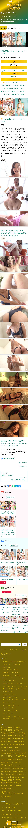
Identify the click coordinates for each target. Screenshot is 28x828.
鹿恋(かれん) (4, 733)
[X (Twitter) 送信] (5, 486)
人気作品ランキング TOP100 (14, 94)
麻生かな (21, 742)
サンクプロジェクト (8, 697)
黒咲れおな (10, 754)
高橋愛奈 (19, 760)
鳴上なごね (4, 786)
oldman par (6, 676)
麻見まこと (4, 728)
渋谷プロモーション (8, 719)
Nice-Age (14, 673)
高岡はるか (17, 763)
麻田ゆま (3, 766)
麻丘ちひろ (4, 778)
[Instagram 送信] (10, 486)
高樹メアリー (20, 751)
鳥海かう (23, 769)
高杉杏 (9, 797)
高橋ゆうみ (11, 757)
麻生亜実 (3, 789)
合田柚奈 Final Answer (7, 579)
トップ (3, 650)
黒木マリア (11, 783)
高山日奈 (3, 748)
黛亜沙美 (3, 763)
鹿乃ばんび (22, 733)
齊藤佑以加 (4, 783)
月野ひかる (6, 630)
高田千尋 (3, 797)
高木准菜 (9, 745)
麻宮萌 (10, 781)
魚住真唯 (22, 778)
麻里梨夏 (21, 745)
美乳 (7, 85)
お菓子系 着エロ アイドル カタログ (11, 815)
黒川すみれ (22, 736)
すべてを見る (21, 595)
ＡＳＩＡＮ (16, 766)
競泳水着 (15, 88)
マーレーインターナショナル (11, 717)
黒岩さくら (4, 757)
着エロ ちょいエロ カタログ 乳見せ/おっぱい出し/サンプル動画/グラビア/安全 (14, 20)
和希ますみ (17, 614)
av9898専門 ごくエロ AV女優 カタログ (12, 804)
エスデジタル (6, 692)
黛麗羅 (17, 778)
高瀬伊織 (18, 783)
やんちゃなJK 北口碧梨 (5, 608)
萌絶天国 (22, 719)
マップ (24, 650)
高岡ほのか (22, 772)
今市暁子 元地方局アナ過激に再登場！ (16, 627)
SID (12, 678)
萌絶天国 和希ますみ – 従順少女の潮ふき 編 (16, 609)
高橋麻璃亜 (9, 736)
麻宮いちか (10, 763)
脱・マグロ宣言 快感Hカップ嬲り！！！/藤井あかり (8, 512)
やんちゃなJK (19, 684)
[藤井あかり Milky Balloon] (14, 107)
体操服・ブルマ (19, 85)
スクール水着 (6, 88)
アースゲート (6, 689)
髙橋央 (3, 736)
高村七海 (11, 733)
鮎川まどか (16, 739)
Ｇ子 (16, 733)
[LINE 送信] (13, 486)
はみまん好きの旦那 (8, 681)
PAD (16, 676)
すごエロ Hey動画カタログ (9, 808)
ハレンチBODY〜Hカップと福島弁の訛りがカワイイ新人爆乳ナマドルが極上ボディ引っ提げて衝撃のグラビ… (8, 532)
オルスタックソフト (8, 695)
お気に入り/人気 (6, 655)
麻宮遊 (3, 742)
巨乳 (22, 70)
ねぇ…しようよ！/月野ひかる (5, 626)
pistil (4, 678)
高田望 (3, 775)
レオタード (16, 70)
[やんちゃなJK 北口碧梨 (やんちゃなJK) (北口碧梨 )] (5, 605)
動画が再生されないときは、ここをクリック (14, 52)
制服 (10, 85)
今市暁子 (17, 632)
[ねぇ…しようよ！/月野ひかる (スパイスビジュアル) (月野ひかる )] (5, 623)
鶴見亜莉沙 (15, 775)
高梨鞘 (24, 757)
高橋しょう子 (5, 751)
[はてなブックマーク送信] (16, 486)
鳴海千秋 (18, 781)
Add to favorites (8, 458)
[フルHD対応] (6, 70)
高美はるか (11, 728)
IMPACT (5, 667)
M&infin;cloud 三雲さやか (7, 562)
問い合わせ (14, 650)
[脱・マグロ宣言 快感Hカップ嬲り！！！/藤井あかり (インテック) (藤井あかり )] (8, 509)
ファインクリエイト (8, 708)
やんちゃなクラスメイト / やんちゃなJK (14, 687)
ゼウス (23, 700)
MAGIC (5, 673)
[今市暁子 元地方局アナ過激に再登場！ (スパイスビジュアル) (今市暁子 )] (16, 623)
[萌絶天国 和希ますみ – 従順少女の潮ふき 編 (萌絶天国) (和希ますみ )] (16, 605)
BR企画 (20, 662)
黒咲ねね (12, 751)
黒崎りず (3, 772)
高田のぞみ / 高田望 (6, 769)
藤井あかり (24, 466)
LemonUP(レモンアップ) (13, 82)
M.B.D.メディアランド (9, 670)
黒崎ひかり (22, 775)
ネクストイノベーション (9, 706)
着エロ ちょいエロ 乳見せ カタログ (11, 811)
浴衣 (2, 91)
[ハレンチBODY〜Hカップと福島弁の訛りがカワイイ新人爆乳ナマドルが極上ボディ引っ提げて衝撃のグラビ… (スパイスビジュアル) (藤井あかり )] (8, 526)
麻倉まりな (12, 760)
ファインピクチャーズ (9, 711)
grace (15, 665)
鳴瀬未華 (3, 754)
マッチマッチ (6, 714)
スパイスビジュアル (8, 700)
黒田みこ (18, 728)
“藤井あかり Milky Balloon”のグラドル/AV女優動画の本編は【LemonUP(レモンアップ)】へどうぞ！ (14, 232)
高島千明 (14, 742)
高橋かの (9, 772)
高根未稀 (9, 766)
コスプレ (22, 91)
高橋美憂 (15, 745)
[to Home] (14, 10)
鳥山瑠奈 (8, 775)
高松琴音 (9, 739)
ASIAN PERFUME (8, 662)
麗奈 (22, 739)
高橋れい (3, 745)
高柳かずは (17, 786)
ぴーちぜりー (6, 684)
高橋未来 (16, 769)
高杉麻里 (8, 742)
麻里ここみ (4, 781)
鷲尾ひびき (19, 731)
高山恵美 (11, 778)
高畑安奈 (9, 748)
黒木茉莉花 (4, 731)
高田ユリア (4, 760)
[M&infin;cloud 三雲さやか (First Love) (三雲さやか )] (8, 559)
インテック (19, 689)
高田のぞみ (8, 793)
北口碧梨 (6, 612)
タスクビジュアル (8, 703)
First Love (13, 76)
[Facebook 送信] (8, 486)
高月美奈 (11, 786)
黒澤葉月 (9, 789)
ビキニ (21, 88)
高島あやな (11, 731)
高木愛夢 (18, 757)
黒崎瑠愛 (23, 754)
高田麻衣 (15, 748)
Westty (21, 678)
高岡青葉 (17, 754)
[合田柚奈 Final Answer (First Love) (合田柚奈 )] (8, 577)
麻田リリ (15, 736)
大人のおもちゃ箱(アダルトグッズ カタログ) (14, 818)
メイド (7, 91)
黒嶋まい (15, 772)
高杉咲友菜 (20, 794)
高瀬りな (3, 739)
